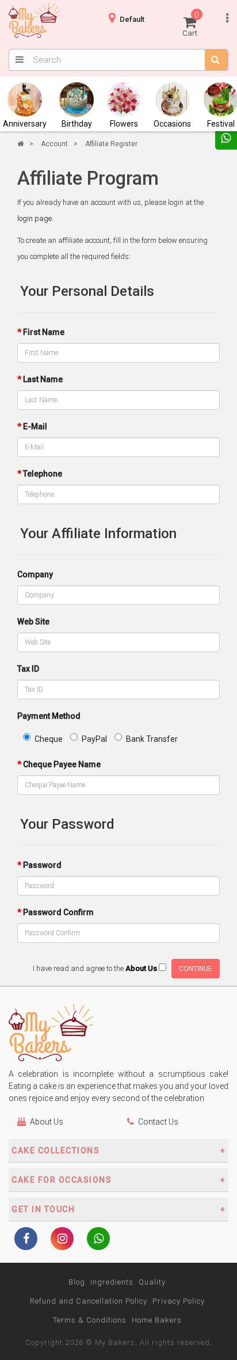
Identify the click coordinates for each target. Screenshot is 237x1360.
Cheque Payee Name (62, 764)
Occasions (172, 123)
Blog (76, 1282)
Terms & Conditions (90, 1320)
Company (35, 574)
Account (54, 144)
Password (42, 865)
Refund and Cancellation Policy (88, 1301)
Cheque (49, 739)
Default (132, 19)
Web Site (33, 621)
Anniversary (25, 123)
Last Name (43, 379)
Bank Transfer (152, 739)
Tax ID (28, 668)
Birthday (77, 123)
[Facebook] (25, 1239)
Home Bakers (157, 1320)
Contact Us (158, 1121)
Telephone (42, 473)
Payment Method (49, 716)
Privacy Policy (178, 1301)
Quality (152, 1282)
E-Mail (35, 426)
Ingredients (111, 1282)
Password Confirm (58, 912)
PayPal (94, 739)
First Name (43, 332)
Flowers (124, 123)
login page (34, 218)
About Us (46, 1121)
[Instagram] (62, 1239)
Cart (190, 23)
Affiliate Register (111, 144)
